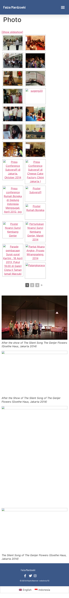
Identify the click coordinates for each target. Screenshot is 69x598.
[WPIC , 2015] (35, 60)
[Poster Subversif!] (35, 193)
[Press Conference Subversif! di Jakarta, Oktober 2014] (12, 169)
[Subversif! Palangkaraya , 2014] (35, 114)
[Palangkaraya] (35, 270)
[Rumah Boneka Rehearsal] (12, 149)
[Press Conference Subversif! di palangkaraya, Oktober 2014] (35, 149)
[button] (63, 7)
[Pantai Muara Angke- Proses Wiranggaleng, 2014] (35, 252)
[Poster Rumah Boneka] (35, 211)
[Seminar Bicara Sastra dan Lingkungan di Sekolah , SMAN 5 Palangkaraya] (35, 131)
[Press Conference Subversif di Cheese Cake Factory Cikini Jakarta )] (35, 171)
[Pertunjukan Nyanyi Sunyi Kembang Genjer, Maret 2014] (35, 231)
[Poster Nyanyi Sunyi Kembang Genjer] (12, 230)
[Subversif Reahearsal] (12, 131)
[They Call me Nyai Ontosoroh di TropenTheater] (12, 96)
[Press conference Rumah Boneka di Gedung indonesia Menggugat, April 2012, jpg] (12, 200)
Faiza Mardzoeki (14, 7)
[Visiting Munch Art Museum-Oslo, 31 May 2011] (12, 78)
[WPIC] (12, 60)
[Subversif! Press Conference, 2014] (12, 114)
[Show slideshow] (12, 32)
